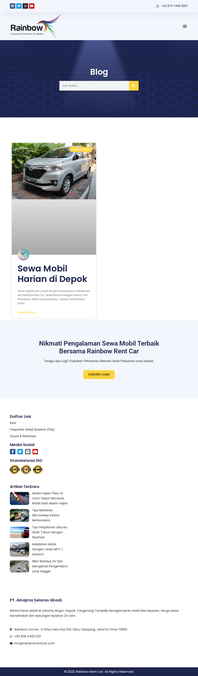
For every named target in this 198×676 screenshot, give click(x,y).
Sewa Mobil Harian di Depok (52, 273)
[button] (185, 26)
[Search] (134, 86)
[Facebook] (12, 6)
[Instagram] (25, 6)
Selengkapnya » (27, 312)
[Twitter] (19, 6)
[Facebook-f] (12, 452)
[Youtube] (31, 6)
